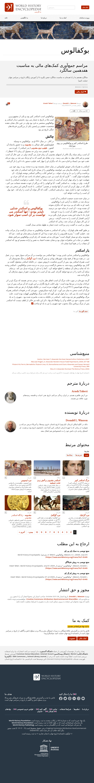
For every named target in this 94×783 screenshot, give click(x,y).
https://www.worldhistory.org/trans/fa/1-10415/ (66, 557)
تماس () (53, 709)
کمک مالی (83, 638)
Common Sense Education (28, 654)
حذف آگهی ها (83, 311)
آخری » (22, 532)
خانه (6, 18)
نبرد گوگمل (31, 258)
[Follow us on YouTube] (83, 699)
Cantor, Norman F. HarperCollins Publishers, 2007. (63, 359)
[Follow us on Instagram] (79, 699)
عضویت (72, 638)
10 (37, 532)
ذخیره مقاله (83, 111)
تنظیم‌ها (77, 709)
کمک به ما (63, 18)
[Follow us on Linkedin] (74, 699)
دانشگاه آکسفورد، (46, 651)
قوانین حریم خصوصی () (23, 709)
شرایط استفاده (65, 709)
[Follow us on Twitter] (66, 699)
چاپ (73, 111)
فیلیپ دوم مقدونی (39, 148)
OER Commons (19, 656)
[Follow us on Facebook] (61, 699)
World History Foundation (20, 720)
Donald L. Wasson (69, 103)
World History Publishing (23, 725)
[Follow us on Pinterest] (70, 699)
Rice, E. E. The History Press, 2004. (69, 369)
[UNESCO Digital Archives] (47, 750)
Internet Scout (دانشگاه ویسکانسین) (55, 654)
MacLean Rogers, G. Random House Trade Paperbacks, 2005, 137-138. (60, 362)
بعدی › (30, 532)
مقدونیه (28, 144)
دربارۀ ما (44, 18)
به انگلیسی (24, 18)
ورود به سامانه (84, 18)
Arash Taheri (48, 103)
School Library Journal (36, 656)
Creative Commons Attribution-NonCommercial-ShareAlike (52, 599)
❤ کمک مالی (81, 92)
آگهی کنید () (41, 709)
